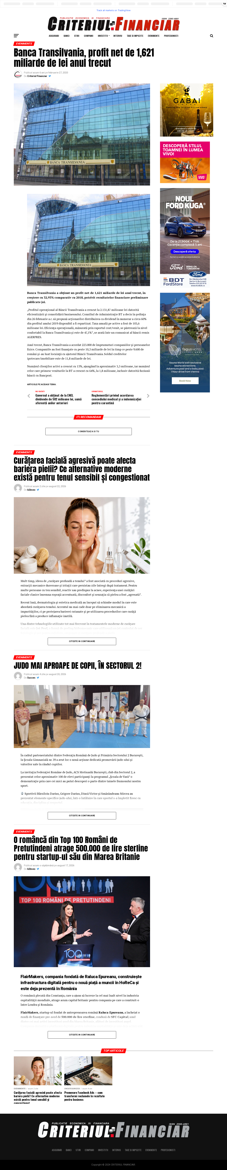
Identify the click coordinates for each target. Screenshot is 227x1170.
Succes (31, 677)
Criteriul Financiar (37, 76)
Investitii (103, 35)
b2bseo (31, 489)
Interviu (117, 35)
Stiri (76, 35)
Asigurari (54, 35)
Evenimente (153, 35)
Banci (66, 35)
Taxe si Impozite (135, 35)
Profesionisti (171, 35)
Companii (88, 35)
